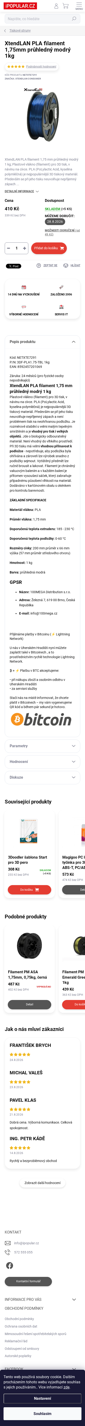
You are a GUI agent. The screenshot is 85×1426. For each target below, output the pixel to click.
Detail (29, 1004)
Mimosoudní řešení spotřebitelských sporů (35, 1334)
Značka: (23, 78)
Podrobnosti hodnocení (41, 66)
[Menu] (79, 6)
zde (66, 1387)
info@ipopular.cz (26, 1243)
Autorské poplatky (18, 1356)
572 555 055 (23, 1252)
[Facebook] (9, 1265)
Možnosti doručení (62, 232)
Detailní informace (19, 191)
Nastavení (42, 1398)
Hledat (74, 18)
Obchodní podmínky (19, 1319)
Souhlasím (42, 1413)
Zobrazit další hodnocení (42, 1183)
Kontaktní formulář (28, 1281)
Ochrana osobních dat (21, 1326)
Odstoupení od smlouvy (22, 1349)
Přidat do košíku (46, 248)
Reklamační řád (16, 1341)
